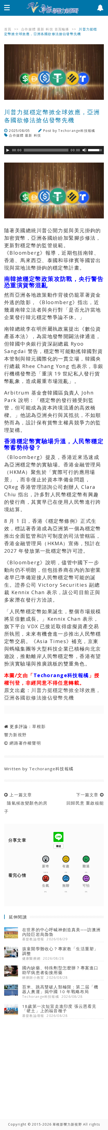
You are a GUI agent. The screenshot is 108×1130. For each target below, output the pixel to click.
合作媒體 (28, 29)
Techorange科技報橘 (76, 130)
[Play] (8, 150)
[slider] (96, 149)
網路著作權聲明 (25, 743)
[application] (54, 150)
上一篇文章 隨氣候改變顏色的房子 (25, 803)
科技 (49, 29)
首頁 (7, 29)
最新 (40, 29)
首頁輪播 (62, 29)
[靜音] (84, 150)
